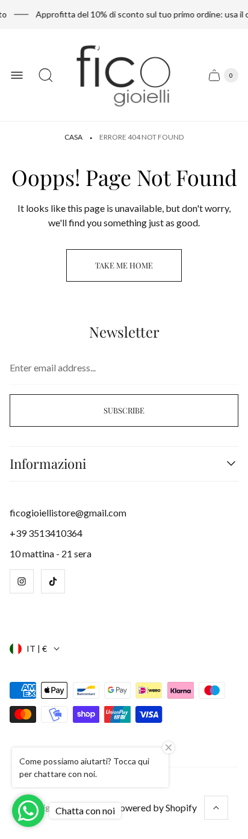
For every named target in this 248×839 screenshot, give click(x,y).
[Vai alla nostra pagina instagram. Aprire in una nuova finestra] (22, 581)
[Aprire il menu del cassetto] (17, 75)
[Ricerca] (46, 75)
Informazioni (48, 463)
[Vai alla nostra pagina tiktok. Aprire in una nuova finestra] (53, 581)
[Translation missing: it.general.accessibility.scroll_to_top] (216, 808)
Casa (73, 136)
